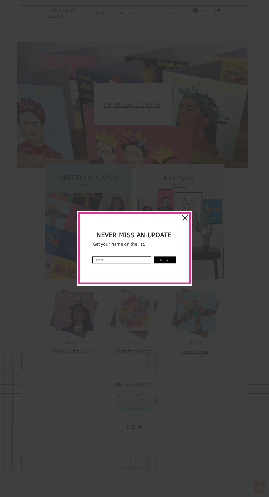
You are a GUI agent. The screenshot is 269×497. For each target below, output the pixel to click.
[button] (185, 218)
